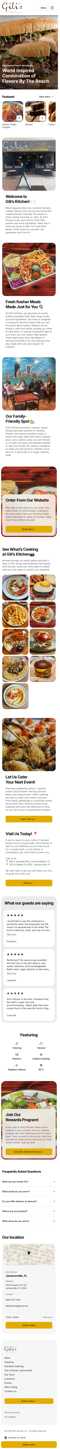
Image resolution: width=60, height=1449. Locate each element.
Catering (9, 1362)
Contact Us (10, 1391)
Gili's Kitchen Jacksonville (18, 1370)
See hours (47, 1317)
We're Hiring (10, 1387)
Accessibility (10, 1417)
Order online (29, 1325)
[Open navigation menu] (52, 8)
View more (11, 934)
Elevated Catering (13, 1366)
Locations (9, 1378)
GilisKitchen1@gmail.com (17, 1306)
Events (8, 1382)
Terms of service (12, 1412)
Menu (44, 7)
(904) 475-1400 (13, 1300)
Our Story (9, 1374)
